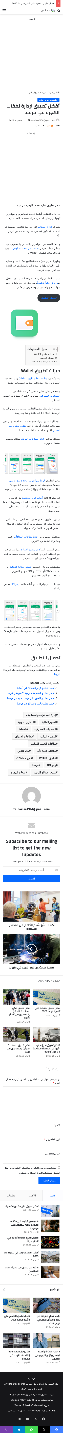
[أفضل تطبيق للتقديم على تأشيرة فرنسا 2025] (46, 997)
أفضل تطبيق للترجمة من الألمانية (22, 1206)
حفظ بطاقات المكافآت (26, 536)
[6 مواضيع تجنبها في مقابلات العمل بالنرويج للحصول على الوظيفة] (50, 1226)
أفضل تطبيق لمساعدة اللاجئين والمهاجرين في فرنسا (18, 1048)
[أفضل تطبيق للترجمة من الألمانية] (50, 1211)
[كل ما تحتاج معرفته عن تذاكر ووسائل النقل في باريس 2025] (46, 1305)
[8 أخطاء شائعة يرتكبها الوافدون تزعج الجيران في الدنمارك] (46, 1340)
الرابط (57, 674)
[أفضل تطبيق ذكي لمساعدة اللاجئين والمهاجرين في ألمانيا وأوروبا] (16, 997)
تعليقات (11, 1195)
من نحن (11, 1410)
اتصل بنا (21, 1410)
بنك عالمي (23, 750)
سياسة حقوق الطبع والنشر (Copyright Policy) (31, 1394)
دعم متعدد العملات (30, 549)
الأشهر (52, 1195)
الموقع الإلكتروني (52, 1153)
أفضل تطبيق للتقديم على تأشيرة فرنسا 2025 (33, 3)
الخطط (22, 729)
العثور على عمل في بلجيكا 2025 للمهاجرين (21, 1269)
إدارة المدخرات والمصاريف (41, 714)
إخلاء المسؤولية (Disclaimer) (41, 1410)
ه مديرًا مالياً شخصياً (47, 282)
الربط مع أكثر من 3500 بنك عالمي (27, 480)
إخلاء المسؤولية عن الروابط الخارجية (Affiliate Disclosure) (31, 1383)
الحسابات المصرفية (50, 395)
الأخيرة (32, 1195)
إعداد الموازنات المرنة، (33, 438)
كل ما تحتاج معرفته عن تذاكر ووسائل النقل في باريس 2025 (48, 1320)
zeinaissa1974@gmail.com (42, 120)
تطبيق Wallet (47, 758)
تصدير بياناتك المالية (21, 566)
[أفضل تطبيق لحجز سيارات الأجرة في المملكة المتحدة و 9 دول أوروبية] (46, 1034)
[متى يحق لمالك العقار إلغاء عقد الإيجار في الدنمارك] (16, 1340)
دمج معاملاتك (23, 758)
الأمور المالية (49, 722)
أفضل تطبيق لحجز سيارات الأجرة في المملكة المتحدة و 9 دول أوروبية (46, 1048)
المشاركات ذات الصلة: (42, 361)
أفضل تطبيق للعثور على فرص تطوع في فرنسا (30, 698)
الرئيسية (53, 92)
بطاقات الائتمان (23, 736)
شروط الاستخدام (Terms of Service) (31, 1405)
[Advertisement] (31, 52)
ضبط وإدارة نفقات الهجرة (25, 248)
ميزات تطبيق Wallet (44, 354)
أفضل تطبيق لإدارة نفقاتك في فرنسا (35, 703)
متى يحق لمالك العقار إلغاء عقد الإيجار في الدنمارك (19, 1355)
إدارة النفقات (45, 226)
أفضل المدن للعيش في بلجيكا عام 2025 (21, 1255)
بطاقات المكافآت (46, 750)
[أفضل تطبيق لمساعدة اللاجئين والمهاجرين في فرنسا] (16, 1034)
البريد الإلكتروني (52, 1139)
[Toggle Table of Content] (53, 349)
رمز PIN (14, 584)
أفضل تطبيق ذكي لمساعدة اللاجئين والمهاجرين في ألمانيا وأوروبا (19, 1013)
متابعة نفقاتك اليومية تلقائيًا (33, 378)
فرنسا (35, 765)
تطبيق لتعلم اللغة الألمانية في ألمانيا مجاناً (22, 1240)
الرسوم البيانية (48, 736)
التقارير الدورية (25, 722)
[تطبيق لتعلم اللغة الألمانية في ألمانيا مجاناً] (50, 1242)
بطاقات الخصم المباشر (43, 743)
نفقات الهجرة (18, 772)
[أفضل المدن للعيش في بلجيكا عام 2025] (50, 1257)
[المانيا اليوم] (48, 10)
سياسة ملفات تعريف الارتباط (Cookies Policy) (32, 1400)
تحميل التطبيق (49, 297)
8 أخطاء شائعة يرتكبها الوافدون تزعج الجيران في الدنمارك (47, 1355)
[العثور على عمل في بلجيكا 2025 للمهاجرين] (50, 1272)
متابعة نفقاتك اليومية (44, 772)
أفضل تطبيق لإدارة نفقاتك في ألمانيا (35, 688)
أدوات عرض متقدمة (33, 497)
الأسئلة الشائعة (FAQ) (31, 1389)
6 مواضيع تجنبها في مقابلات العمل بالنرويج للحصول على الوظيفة (23, 1225)
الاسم (56, 1125)
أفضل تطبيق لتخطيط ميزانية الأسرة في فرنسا (30, 693)
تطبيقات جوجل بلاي (38, 92)
